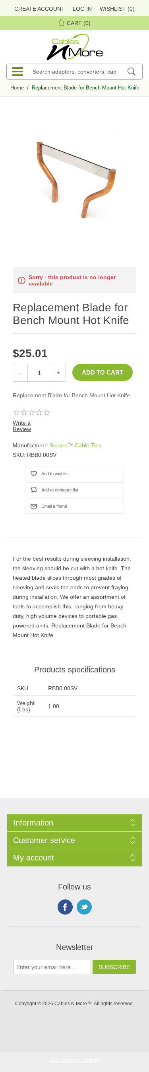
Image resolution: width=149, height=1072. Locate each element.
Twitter (84, 907)
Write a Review (22, 425)
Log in (82, 9)
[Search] (131, 71)
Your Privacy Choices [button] (74, 1060)
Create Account (39, 9)
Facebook (65, 907)
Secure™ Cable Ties (75, 445)
